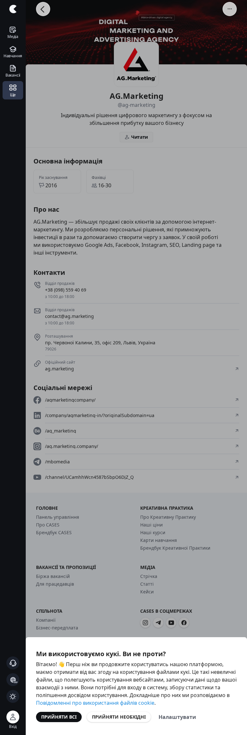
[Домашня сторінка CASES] (13, 9)
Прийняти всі (59, 717)
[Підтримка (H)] (13, 662)
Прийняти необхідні (119, 717)
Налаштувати (177, 717)
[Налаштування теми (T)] (13, 696)
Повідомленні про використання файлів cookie (95, 702)
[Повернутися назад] (43, 9)
